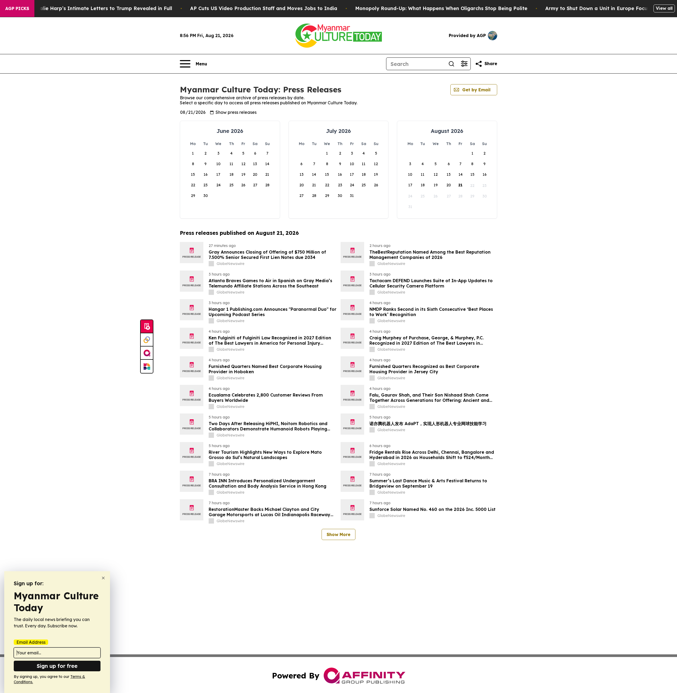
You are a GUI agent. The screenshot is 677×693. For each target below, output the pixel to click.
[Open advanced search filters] (464, 64)
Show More (338, 534)
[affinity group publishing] (147, 353)
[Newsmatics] (147, 366)
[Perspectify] (147, 339)
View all (664, 8)
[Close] (103, 577)
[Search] (451, 64)
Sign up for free (57, 666)
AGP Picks (17, 8)
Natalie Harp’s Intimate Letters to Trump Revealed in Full (101, 8)
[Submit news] (147, 326)
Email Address (30, 642)
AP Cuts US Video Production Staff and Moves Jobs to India (263, 8)
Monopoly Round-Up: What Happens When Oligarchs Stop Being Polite (441, 8)
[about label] (211, 263)
